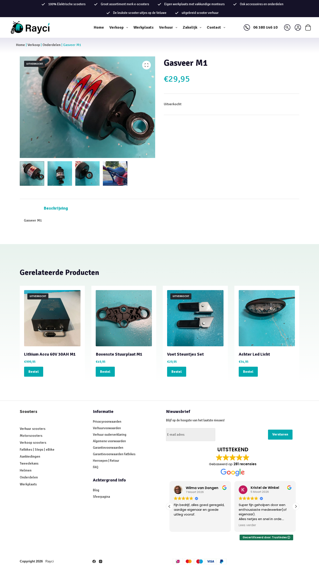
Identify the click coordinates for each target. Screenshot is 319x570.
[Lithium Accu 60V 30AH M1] (52, 318)
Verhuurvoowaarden (107, 428)
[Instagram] (100, 561)
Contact (214, 27)
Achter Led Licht (254, 354)
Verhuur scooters (32, 429)
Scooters (28, 411)
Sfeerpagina (101, 497)
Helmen (25, 470)
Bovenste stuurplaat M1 (119, 354)
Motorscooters (31, 436)
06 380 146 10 (265, 27)
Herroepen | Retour (106, 461)
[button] (296, 506)
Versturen (280, 434)
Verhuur (166, 27)
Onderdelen (52, 45)
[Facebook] (94, 561)
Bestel (33, 372)
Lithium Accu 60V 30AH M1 (50, 354)
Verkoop (116, 27)
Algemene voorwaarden (109, 441)
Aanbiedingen (30, 456)
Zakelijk (190, 27)
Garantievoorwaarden (108, 448)
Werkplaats (143, 27)
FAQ (95, 467)
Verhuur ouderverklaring (109, 435)
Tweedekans (29, 463)
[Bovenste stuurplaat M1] (124, 318)
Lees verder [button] (247, 525)
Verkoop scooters (33, 442)
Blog (96, 490)
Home (99, 27)
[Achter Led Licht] (267, 318)
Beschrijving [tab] (56, 208)
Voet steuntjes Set (185, 354)
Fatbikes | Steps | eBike (37, 449)
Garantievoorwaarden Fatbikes (114, 454)
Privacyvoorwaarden (107, 422)
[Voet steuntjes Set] (195, 318)
